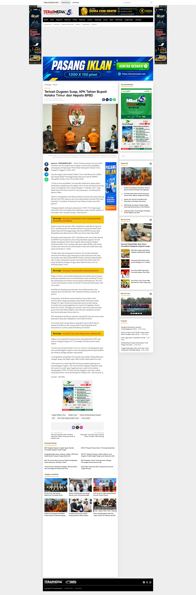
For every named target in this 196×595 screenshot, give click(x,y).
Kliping (51, 100)
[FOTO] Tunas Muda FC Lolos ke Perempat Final (134, 310)
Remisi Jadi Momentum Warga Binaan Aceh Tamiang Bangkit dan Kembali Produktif (79, 494)
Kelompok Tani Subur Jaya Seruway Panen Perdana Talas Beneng (92, 434)
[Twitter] (77, 427)
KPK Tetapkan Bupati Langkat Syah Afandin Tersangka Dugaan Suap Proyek (59, 449)
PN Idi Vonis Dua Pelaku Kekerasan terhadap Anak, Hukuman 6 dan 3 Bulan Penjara (55, 494)
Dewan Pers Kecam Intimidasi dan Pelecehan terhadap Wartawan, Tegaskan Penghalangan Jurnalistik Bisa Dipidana (137, 200)
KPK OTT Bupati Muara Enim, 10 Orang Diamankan (98, 448)
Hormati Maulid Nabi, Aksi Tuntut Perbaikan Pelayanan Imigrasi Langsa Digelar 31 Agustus (136, 245)
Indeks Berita (68, 588)
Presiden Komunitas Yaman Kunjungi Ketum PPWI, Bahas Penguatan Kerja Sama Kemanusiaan (78, 514)
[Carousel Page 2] (134, 313)
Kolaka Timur (72, 415)
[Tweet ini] (107, 99)
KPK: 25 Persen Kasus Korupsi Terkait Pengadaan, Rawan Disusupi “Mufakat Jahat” (61, 461)
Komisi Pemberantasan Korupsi (90, 415)
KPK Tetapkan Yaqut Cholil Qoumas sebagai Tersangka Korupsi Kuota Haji (96, 461)
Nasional (55, 100)
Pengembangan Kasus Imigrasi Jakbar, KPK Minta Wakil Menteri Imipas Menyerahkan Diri (61, 455)
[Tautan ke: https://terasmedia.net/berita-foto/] (150, 294)
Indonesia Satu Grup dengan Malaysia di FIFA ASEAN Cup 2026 (137, 211)
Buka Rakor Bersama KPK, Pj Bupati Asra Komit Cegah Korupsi (97, 467)
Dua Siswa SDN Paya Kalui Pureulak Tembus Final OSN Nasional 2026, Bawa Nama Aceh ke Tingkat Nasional (140, 271)
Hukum (47, 88)
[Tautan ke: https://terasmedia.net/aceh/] (150, 220)
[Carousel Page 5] (141, 313)
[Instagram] (81, 427)
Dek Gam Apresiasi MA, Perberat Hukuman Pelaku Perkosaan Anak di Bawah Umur (63, 435)
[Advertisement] (98, 42)
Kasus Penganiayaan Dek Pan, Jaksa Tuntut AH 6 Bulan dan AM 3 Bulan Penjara (104, 514)
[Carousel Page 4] (139, 313)
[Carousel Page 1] (131, 313)
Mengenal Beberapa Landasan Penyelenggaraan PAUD (131, 328)
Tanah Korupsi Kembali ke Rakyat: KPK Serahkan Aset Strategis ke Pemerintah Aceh (60, 467)
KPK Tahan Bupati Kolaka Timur (68, 418)
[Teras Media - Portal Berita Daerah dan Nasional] (58, 12)
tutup (39, 6)
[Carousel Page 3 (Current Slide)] (136, 313)
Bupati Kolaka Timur (59, 415)
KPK (53, 418)
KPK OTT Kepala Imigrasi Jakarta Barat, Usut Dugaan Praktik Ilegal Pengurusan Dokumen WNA (97, 455)
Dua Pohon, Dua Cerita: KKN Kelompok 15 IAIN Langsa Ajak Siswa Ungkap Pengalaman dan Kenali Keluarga (141, 281)
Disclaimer (78, 588)
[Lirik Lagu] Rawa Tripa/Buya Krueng (133, 338)
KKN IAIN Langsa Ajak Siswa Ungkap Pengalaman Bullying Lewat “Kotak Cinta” (141, 251)
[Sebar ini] (103, 99)
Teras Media (86, 418)
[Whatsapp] (114, 99)
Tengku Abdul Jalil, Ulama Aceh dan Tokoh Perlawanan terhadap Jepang (135, 349)
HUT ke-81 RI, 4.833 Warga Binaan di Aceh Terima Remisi (104, 494)
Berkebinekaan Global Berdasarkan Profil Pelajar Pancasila (134, 344)
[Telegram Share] (110, 99)
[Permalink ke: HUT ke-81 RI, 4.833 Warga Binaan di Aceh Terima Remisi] (104, 485)
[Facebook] (73, 427)
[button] (151, 2)
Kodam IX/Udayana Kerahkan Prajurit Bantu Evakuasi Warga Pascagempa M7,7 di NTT (54, 514)
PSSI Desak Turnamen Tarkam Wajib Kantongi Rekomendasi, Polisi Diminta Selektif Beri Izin (136, 206)
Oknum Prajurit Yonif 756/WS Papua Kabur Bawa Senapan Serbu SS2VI (135, 333)
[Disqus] (80, 549)
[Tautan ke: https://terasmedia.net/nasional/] (150, 163)
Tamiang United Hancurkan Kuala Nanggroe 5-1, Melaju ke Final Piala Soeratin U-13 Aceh (140, 261)
